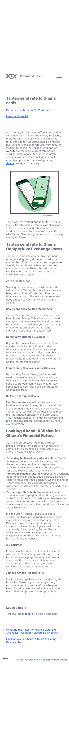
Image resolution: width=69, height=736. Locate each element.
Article (51, 110)
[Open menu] (59, 76)
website (11, 151)
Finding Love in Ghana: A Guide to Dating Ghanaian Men (31, 640)
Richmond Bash (31, 76)
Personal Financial (17, 116)
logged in (28, 613)
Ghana (56, 135)
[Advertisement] (34, 34)
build (47, 579)
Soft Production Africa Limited (52, 659)
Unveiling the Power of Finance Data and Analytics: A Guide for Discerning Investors (32, 631)
